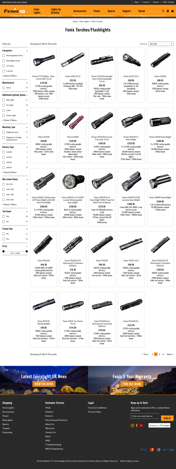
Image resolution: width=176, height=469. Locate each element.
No (17, 221)
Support (126, 11)
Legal (91, 402)
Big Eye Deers (133, 461)
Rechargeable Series (14, 55)
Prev (146, 354)
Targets (6, 428)
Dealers (156, 2)
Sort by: (143, 43)
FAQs (48, 407)
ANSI (47, 440)
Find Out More (132, 384)
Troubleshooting (53, 444)
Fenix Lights (37, 10)
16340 (17, 157)
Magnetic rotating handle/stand (17, 138)
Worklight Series (13, 61)
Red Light (17, 100)
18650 (17, 167)
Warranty (49, 428)
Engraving (7, 432)
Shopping (7, 402)
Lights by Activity (56, 10)
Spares (111, 11)
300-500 (17, 200)
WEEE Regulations (54, 448)
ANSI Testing (168, 2)
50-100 (17, 184)
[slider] (3, 251)
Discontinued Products (56, 420)
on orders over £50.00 (145, 16)
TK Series (10, 66)
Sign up (167, 418)
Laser (17, 110)
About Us (49, 424)
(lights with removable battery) (93, 16)
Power (97, 11)
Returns (49, 416)
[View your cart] (172, 11)
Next (169, 354)
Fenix (17, 88)
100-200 (17, 189)
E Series (9, 71)
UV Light (17, 105)
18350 (17, 162)
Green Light (17, 115)
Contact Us (50, 432)
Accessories (80, 11)
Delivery (49, 411)
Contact (145, 2)
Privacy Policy (94, 411)
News (136, 2)
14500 (17, 152)
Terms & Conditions (97, 407)
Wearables (7, 420)
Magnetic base (17, 132)
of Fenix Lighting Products (36, 16)
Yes (17, 216)
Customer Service (54, 402)
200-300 (17, 194)
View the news (44, 384)
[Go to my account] (168, 11)
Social (141, 11)
